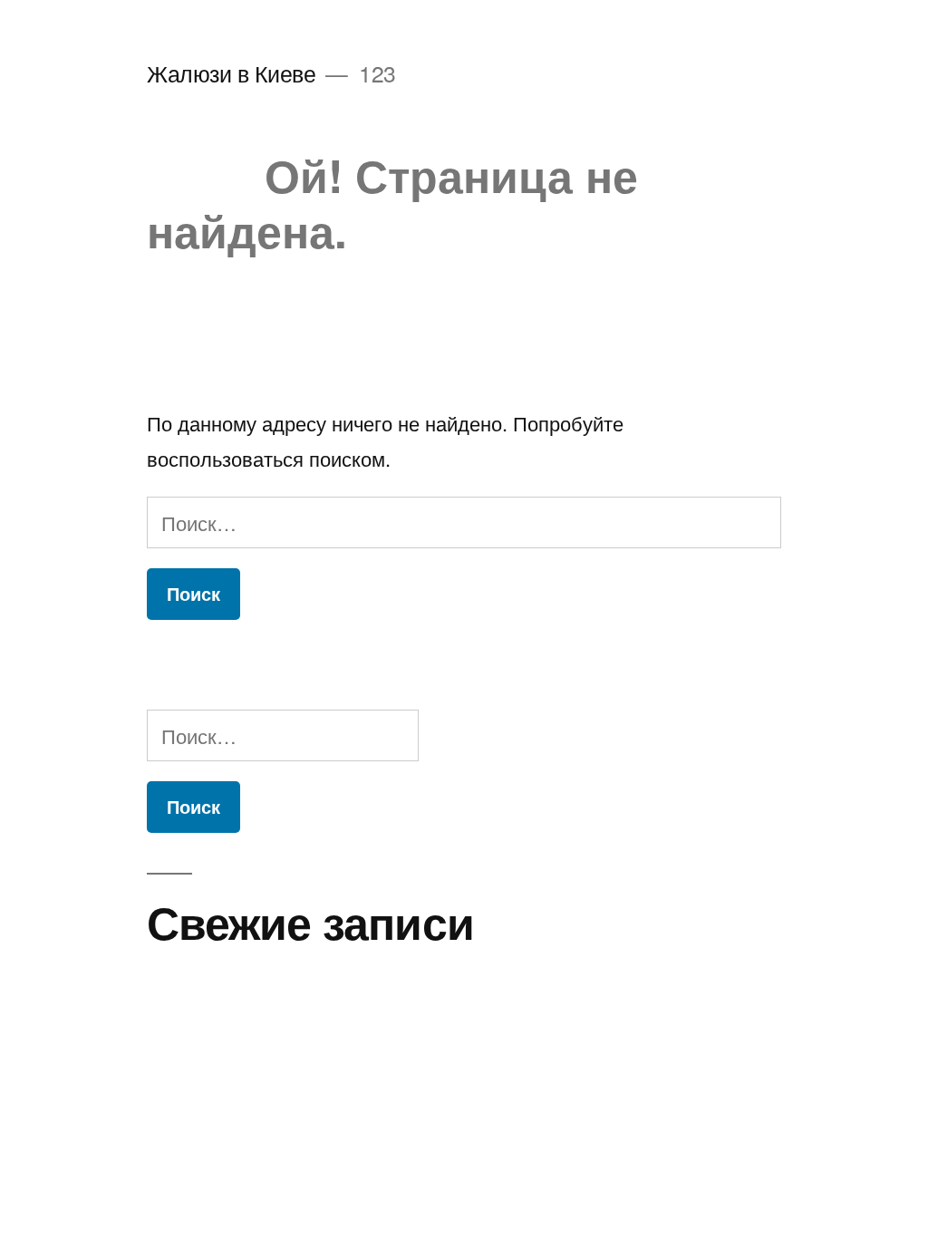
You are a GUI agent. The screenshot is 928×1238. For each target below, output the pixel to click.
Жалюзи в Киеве (231, 73)
